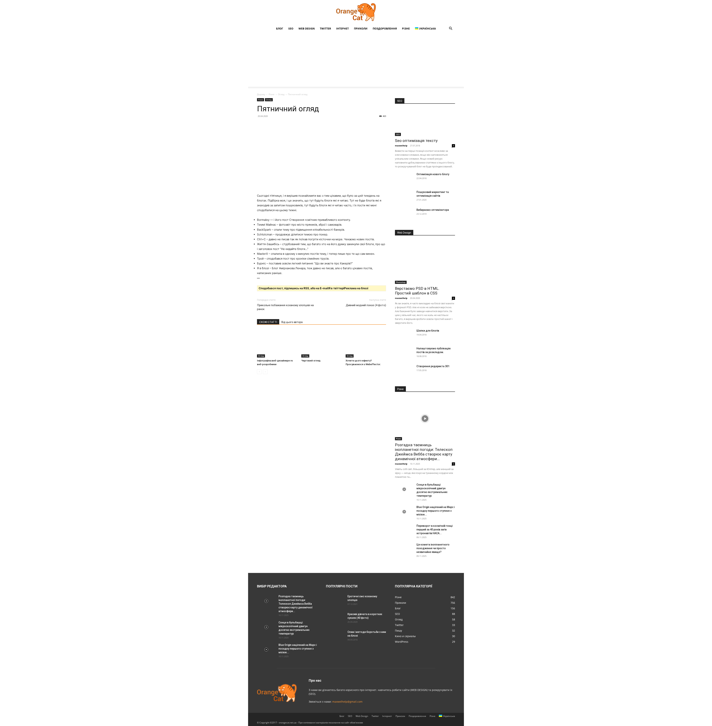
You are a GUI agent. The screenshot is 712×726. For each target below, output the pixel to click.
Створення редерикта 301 (432, 366)
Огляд (281, 94)
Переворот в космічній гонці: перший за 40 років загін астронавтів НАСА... (434, 529)
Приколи (360, 28)
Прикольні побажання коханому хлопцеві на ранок (285, 307)
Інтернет (342, 28)
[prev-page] (259, 371)
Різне (406, 28)
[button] (450, 29)
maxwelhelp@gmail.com (347, 701)
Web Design (307, 28)
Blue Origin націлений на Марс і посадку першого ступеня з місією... (435, 511)
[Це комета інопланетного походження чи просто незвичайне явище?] (404, 549)
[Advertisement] (356, 61)
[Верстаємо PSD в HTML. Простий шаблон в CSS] (425, 262)
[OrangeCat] (356, 12)
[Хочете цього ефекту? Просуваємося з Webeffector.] (366, 344)
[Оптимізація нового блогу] (404, 178)
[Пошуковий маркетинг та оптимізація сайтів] (404, 196)
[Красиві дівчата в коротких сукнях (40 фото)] (335, 618)
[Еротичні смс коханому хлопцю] (335, 600)
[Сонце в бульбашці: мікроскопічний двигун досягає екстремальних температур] (404, 489)
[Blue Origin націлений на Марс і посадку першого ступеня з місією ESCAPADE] (404, 511)
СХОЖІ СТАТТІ (268, 322)
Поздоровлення (385, 28)
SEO (290, 28)
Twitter (325, 28)
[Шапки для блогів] (404, 335)
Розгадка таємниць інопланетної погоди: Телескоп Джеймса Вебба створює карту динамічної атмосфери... (424, 452)
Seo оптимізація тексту (416, 140)
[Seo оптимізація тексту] (425, 122)
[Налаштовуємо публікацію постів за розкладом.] (404, 353)
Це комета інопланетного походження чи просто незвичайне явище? (432, 548)
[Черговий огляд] (321, 344)
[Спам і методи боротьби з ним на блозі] (334, 636)
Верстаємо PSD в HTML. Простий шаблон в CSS (417, 290)
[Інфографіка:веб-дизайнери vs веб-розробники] (277, 344)
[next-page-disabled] (265, 371)
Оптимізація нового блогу (432, 174)
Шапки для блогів (427, 330)
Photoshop (401, 282)
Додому (261, 94)
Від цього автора (292, 322)
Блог (279, 28)
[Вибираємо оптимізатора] (404, 214)
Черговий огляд (310, 360)
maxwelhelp (401, 145)
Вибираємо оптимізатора (432, 209)
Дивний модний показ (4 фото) (366, 305)
